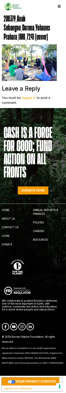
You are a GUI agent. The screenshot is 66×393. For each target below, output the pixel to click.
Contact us (10, 227)
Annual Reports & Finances (45, 211)
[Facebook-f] (5, 326)
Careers (38, 231)
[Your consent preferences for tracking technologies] (59, 386)
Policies (38, 222)
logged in (29, 98)
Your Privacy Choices (35, 381)
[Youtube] (13, 326)
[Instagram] (22, 326)
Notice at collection (18, 388)
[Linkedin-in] (30, 326)
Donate (7, 244)
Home (5, 210)
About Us (8, 218)
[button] (59, 6)
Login (5, 235)
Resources (40, 239)
